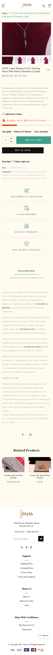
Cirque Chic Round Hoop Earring (40, 476)
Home (4, 13)
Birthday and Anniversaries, (25, 172)
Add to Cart (33, 140)
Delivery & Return (22, 131)
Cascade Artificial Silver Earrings (13, 476)
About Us (26, 597)
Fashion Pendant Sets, (36, 175)
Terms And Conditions (26, 577)
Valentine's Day (39, 178)
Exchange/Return (26, 568)
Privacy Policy (26, 572)
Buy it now (23, 150)
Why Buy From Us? (26, 625)
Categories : (7, 172)
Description (26, 271)
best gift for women (32, 347)
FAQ (26, 605)
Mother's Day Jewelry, (11, 178)
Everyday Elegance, (18, 175)
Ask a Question (41, 131)
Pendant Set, (26, 178)
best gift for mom (27, 329)
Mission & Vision (26, 601)
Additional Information (26, 278)
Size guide (6, 131)
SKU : (5, 168)
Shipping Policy (26, 564)
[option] (26, 38)
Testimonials (26, 630)
